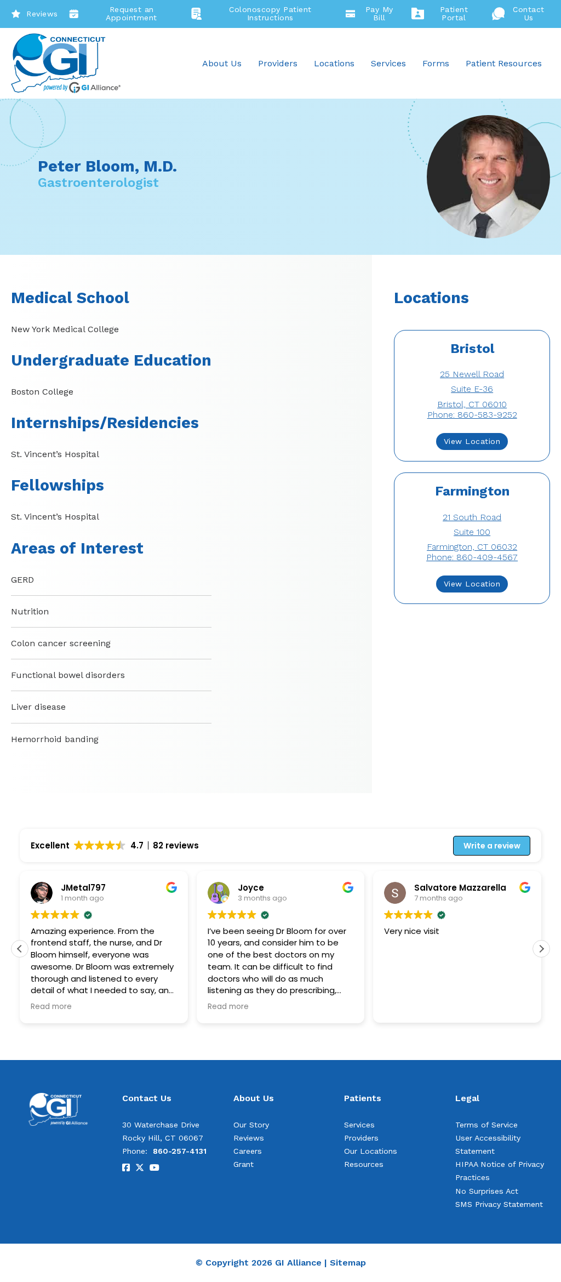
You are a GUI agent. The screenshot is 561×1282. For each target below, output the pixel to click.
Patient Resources (504, 63)
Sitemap (348, 1262)
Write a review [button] (491, 845)
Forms (435, 63)
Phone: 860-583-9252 (472, 414)
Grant (243, 1164)
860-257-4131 (180, 1151)
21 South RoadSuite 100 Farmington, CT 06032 (472, 532)
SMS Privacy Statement (499, 1204)
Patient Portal (454, 13)
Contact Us (529, 13)
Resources (363, 1164)
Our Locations (370, 1151)
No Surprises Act (486, 1191)
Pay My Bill (379, 13)
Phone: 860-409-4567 (472, 557)
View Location (472, 441)
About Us (222, 63)
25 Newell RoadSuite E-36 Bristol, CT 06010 (472, 389)
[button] (541, 949)
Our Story (251, 1124)
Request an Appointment (131, 13)
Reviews (42, 13)
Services (388, 63)
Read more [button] (51, 1007)
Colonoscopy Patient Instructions (270, 13)
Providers (277, 63)
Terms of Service (486, 1124)
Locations (334, 63)
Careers (247, 1151)
